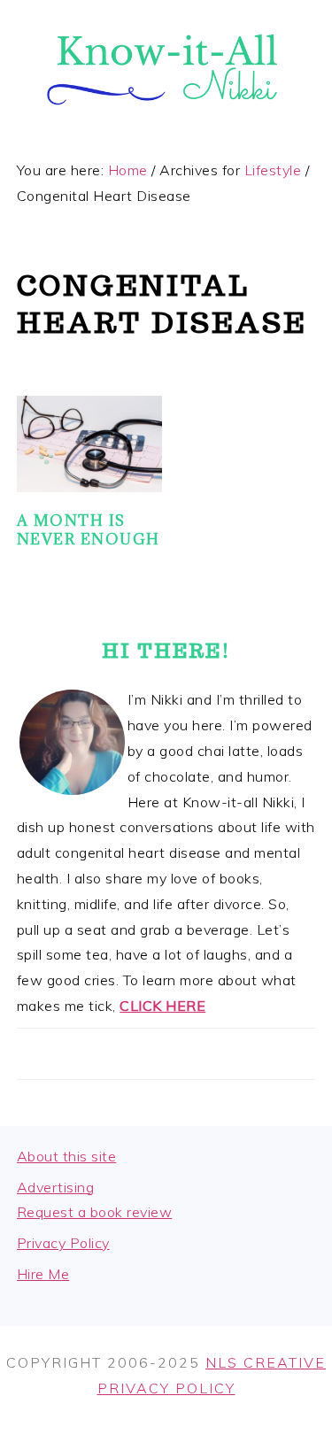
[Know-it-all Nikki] (166, 122)
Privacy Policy (63, 1243)
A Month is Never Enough (88, 530)
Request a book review (95, 1212)
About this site (67, 1156)
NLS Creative (265, 1362)
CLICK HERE (162, 1005)
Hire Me (43, 1274)
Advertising (56, 1187)
